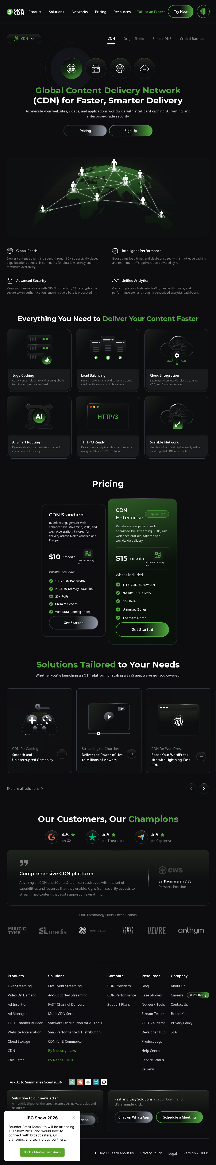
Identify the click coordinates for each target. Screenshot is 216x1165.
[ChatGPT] (72, 1082)
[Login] (203, 11)
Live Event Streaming (65, 986)
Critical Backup (192, 38)
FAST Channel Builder (25, 1023)
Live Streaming (20, 986)
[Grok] (104, 1082)
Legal (172, 1153)
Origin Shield (133, 38)
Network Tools (153, 1004)
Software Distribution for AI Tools (75, 1023)
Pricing (100, 11)
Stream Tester (153, 1013)
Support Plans (118, 1004)
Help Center (151, 1050)
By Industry (57, 1050)
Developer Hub (154, 1032)
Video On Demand (22, 995)
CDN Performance (121, 995)
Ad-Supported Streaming (67, 995)
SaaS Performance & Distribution (74, 1032)
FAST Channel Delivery (66, 1004)
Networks (80, 11)
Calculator (16, 1060)
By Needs (55, 1060)
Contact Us (179, 1004)
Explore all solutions (23, 788)
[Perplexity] (96, 1082)
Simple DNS (162, 38)
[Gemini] (88, 1082)
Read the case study (105, 878)
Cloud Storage (19, 1041)
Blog (145, 986)
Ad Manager (17, 1013)
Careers (177, 995)
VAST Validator (153, 1023)
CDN (111, 38)
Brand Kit (178, 1013)
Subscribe (81, 1120)
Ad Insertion (17, 1004)
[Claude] (80, 1082)
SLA (174, 1032)
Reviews (148, 1069)
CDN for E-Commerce (65, 1041)
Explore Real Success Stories (105, 930)
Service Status (153, 1060)
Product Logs (152, 1041)
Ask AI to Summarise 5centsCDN (36, 1082)
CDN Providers (119, 986)
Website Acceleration (24, 1032)
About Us (178, 986)
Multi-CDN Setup (62, 1013)
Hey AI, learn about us (116, 1153)
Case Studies (152, 995)
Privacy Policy (181, 1023)
